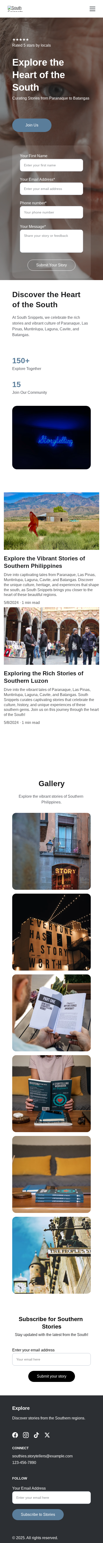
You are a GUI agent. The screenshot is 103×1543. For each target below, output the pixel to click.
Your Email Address (29, 1488)
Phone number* (33, 203)
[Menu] (92, 9)
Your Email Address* (37, 179)
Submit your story (51, 1376)
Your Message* (33, 227)
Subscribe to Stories (38, 1514)
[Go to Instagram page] (26, 1435)
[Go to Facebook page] (15, 1435)
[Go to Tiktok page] (36, 1435)
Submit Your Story (51, 265)
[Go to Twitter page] (47, 1435)
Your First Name (33, 156)
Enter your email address (33, 1350)
